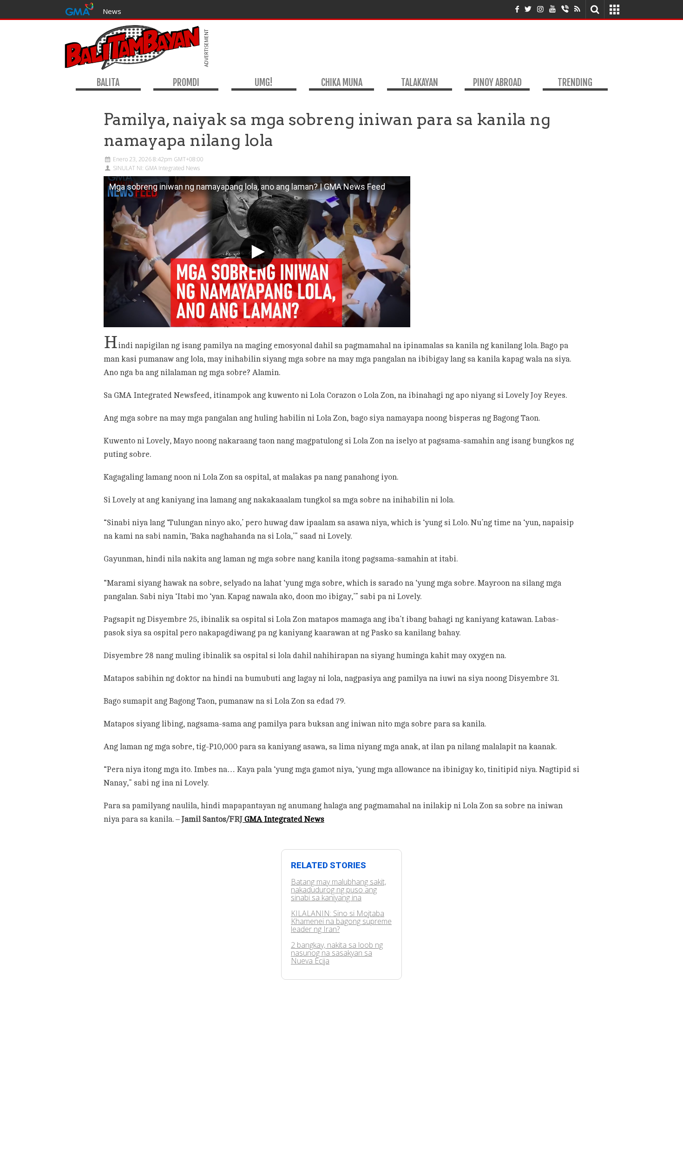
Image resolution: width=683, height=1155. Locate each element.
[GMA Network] (79, 8)
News (112, 11)
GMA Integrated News (283, 819)
